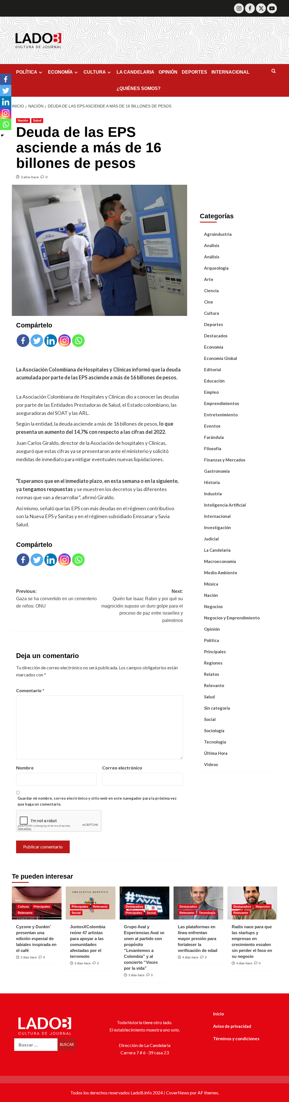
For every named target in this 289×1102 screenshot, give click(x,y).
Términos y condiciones (236, 1038)
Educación (214, 380)
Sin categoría (217, 708)
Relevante (214, 685)
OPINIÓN (168, 72)
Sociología (214, 730)
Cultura (211, 313)
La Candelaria (217, 550)
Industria (213, 493)
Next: (142, 606)
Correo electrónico (122, 767)
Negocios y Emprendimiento (232, 617)
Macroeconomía (220, 561)
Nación (23, 120)
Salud (37, 120)
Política (211, 640)
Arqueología (216, 267)
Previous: (56, 598)
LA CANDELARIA (135, 72)
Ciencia (211, 290)
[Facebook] (250, 8)
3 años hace (30, 177)
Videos (211, 764)
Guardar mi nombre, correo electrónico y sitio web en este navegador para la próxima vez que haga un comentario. (97, 801)
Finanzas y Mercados (224, 459)
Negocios (213, 606)
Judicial (211, 538)
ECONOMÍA (60, 72)
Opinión (212, 629)
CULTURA (95, 72)
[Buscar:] (36, 1044)
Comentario (30, 690)
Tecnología (215, 741)
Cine (208, 301)
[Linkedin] (50, 340)
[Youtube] (272, 8)
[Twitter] (261, 8)
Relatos (211, 674)
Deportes (213, 324)
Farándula (214, 437)
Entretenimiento (221, 414)
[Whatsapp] (78, 340)
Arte (208, 279)
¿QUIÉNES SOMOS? (139, 88)
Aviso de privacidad (232, 1026)
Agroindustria (218, 234)
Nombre (25, 767)
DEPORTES (194, 72)
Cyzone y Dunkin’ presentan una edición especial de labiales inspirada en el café (36, 938)
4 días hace (190, 957)
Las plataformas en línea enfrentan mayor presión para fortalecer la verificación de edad (197, 938)
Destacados (215, 335)
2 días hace (29, 957)
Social (210, 719)
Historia (212, 482)
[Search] (273, 71)
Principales (215, 651)
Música (211, 583)
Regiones (213, 662)
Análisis (211, 245)
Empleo (211, 392)
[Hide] (2, 135)
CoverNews (177, 1092)
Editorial (212, 369)
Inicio (218, 1013)
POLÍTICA (26, 72)
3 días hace (83, 963)
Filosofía (212, 448)
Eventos (212, 425)
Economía (213, 346)
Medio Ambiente (220, 572)
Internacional (217, 516)
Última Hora (215, 753)
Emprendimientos (221, 403)
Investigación (217, 527)
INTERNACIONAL (230, 72)
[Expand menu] (40, 72)
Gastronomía (217, 471)
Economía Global (220, 358)
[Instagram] (239, 8)
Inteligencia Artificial (225, 504)
